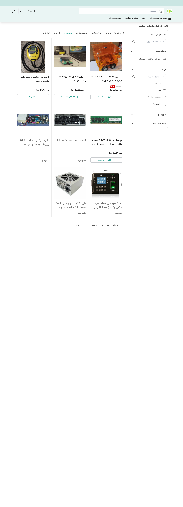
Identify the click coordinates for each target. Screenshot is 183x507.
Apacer (157, 83)
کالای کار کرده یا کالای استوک (152, 59)
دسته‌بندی (161, 51)
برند (164, 69)
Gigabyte (157, 104)
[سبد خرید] (13, 11)
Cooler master (154, 97)
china (158, 90)
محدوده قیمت (159, 123)
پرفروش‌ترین (81, 33)
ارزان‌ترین (57, 33)
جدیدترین (68, 33)
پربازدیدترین (96, 33)
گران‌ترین (46, 33)
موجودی (162, 114)
